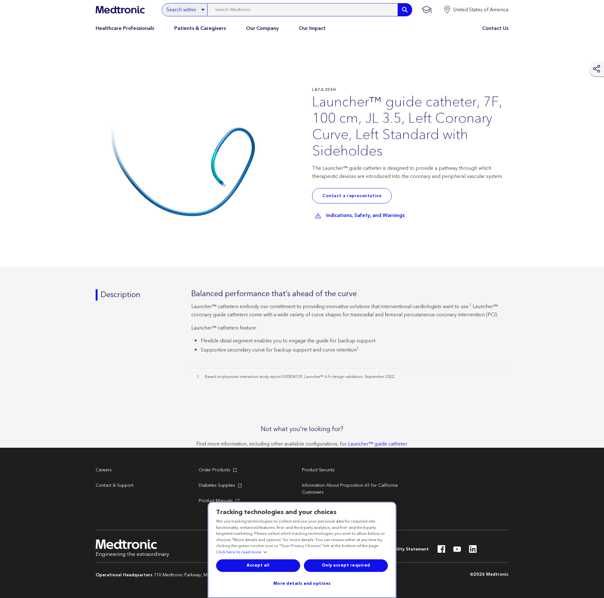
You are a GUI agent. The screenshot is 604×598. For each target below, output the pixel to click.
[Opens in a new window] (441, 550)
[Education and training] (426, 10)
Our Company (262, 28)
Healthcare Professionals (125, 28)
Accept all (258, 565)
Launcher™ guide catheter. (378, 444)
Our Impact (312, 28)
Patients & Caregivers (200, 28)
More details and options (302, 583)
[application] (187, 163)
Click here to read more (238, 552)
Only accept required (346, 565)
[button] (476, 9)
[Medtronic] (120, 10)
